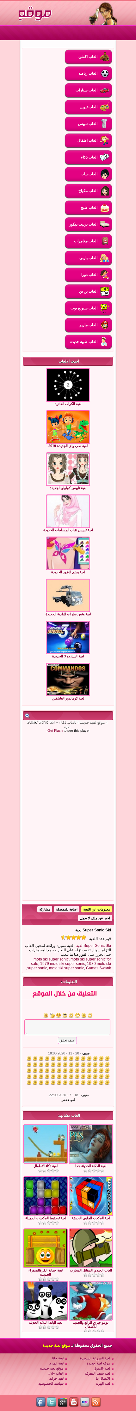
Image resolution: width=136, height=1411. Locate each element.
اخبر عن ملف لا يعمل (95, 918)
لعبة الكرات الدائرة (68, 404)
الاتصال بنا (103, 1378)
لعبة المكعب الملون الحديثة (91, 1218)
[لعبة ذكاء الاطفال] (45, 1162)
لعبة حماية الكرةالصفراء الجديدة (45, 1272)
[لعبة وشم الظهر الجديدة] (68, 553)
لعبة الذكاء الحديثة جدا (90, 1166)
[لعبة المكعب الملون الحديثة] (91, 1214)
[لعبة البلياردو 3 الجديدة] (68, 637)
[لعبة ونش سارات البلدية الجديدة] (68, 595)
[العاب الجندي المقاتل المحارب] (91, 1266)
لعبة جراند (56, 1378)
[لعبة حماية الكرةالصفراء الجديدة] (45, 1266)
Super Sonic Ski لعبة (93, 945)
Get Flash (55, 730)
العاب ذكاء (67, 722)
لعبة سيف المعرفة (97, 1373)
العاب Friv (56, 1373)
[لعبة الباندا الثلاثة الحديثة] (45, 1318)
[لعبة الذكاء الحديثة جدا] (91, 1162)
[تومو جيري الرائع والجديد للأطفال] (91, 1318)
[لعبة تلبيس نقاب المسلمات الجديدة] (68, 511)
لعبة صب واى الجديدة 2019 (68, 446)
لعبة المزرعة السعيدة (95, 1358)
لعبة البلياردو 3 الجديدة (68, 656)
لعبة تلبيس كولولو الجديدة (68, 488)
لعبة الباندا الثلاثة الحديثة (45, 1322)
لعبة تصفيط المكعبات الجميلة (45, 1218)
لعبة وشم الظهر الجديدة (68, 572)
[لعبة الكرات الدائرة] (68, 385)
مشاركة (44, 909)
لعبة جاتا (58, 1358)
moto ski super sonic (51, 959)
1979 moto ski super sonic (62, 963)
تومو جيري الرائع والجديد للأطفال (90, 1324)
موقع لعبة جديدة (92, 722)
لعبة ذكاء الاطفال (46, 1166)
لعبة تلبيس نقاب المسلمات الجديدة (68, 530)
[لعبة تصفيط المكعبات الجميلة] (45, 1214)
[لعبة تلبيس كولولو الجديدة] (68, 469)
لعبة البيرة (103, 1383)
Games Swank (98, 968)
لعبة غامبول (102, 1368)
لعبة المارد (56, 1363)
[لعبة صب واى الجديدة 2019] (68, 427)
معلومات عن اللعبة (96, 909)
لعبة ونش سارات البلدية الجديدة (68, 614)
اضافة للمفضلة (66, 909)
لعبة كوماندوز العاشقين (68, 698)
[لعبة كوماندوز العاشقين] (68, 679)
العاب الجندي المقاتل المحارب (91, 1270)
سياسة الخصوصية (51, 1383)
